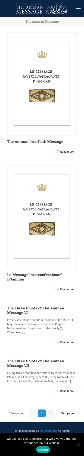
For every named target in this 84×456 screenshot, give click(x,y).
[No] (78, 444)
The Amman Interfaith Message (35, 141)
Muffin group (48, 430)
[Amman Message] (42, 8)
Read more (67, 151)
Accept (43, 449)
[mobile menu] (78, 8)
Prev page (17, 413)
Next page (67, 413)
